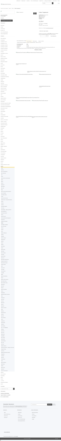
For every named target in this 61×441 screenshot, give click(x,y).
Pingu (2, 309)
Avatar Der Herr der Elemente (5, 178)
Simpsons (2, 324)
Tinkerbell (2, 355)
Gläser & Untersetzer (4, 86)
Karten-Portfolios (3, 99)
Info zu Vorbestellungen (34, 0)
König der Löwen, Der (4, 261)
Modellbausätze (3, 126)
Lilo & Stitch (3, 267)
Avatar (2, 176)
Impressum (5, 417)
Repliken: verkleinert (4, 146)
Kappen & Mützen (3, 98)
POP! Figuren (3, 136)
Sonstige (2, 329)
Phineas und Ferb (3, 307)
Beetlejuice (2, 184)
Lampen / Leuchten (3, 121)
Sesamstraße (3, 322)
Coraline (2, 204)
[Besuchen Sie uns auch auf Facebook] (4, 433)
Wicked (2, 365)
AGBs (5, 412)
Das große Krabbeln (4, 206)
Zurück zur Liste (3, 8)
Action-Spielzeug (3, 38)
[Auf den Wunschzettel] (36, 13)
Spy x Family (3, 337)
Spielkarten (2, 159)
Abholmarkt (18, 0)
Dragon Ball (3, 219)
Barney (2, 183)
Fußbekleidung (3, 78)
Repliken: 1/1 (3, 144)
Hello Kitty (2, 251)
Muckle (2, 129)
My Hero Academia (4, 289)
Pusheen (2, 314)
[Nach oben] (0, 440)
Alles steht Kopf (3, 173)
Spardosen (2, 156)
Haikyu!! (2, 244)
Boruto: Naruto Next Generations (6, 191)
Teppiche (2, 372)
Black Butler (3, 186)
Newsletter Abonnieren (54, 404)
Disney (2, 214)
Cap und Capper (3, 193)
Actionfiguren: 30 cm (4, 41)
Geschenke (2, 83)
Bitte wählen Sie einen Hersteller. (6, 20)
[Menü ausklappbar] (2, 2)
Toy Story (2, 357)
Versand (46, 23)
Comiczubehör (3, 68)
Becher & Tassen (3, 56)
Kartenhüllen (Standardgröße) (5, 104)
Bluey (2, 189)
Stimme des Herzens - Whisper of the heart (7, 347)
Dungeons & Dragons (4, 221)
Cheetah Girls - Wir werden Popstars (6, 199)
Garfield (2, 234)
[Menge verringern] (39, 36)
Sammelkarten (3, 149)
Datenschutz (6, 415)
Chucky (2, 201)
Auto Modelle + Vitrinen (4, 53)
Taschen (2, 166)
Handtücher (2, 91)
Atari (2, 174)
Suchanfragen (3, 28)
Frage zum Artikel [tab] (41, 41)
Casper (2, 196)
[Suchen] (52, 3)
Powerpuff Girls (3, 312)
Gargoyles (2, 236)
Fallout (43, 17)
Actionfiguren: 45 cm (4, 43)
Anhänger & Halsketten (4, 48)
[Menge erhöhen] (47, 38)
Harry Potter (3, 246)
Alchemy (2, 169)
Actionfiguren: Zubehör (4, 46)
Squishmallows (3, 340)
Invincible (2, 254)
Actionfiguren (3, 40)
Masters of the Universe (4, 279)
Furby (2, 231)
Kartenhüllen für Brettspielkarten (6, 106)
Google (33, 419)
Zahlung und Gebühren (48, 0)
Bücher (2, 63)
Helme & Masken (3, 93)
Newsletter (33, 417)
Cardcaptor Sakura (4, 194)
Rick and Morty (3, 317)
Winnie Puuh (3, 367)
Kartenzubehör (3, 111)
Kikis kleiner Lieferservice (5, 259)
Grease (2, 242)
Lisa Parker (2, 269)
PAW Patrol (2, 302)
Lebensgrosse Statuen (4, 124)
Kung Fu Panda (3, 264)
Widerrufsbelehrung (7, 414)
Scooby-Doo (3, 320)
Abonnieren (49, 404)
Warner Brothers (3, 362)
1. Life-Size (2, 380)
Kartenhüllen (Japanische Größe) (6, 103)
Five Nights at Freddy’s (4, 224)
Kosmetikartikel (3, 114)
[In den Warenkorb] (17, 11)
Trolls (2, 360)
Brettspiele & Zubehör (4, 61)
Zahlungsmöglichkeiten (4, 33)
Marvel (2, 277)
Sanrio (2, 319)
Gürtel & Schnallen (3, 88)
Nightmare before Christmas (5, 294)
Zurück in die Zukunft (4, 370)
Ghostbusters (3, 239)
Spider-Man (3, 334)
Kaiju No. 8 (2, 257)
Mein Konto (54, 0)
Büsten (2, 66)
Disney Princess (3, 216)
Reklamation (23, 0)
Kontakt (2, 27)
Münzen (2, 131)
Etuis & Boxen (3, 73)
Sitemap (33, 414)
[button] (55, 3)
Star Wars (2, 344)
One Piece (2, 299)
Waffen (2, 377)
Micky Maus (3, 284)
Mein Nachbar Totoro (4, 282)
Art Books (2, 51)
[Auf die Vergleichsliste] (34, 13)
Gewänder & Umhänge (4, 84)
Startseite (28, 0)
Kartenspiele (3, 109)
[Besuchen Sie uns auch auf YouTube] (4, 434)
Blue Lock (2, 188)
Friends (2, 229)
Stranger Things (3, 349)
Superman (2, 350)
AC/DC (2, 168)
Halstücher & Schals (4, 89)
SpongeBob (2, 335)
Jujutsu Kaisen (3, 256)
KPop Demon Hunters (4, 262)
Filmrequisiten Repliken (4, 382)
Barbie (2, 181)
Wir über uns (3, 30)
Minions (2, 287)
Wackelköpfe (2, 375)
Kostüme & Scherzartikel (4, 116)
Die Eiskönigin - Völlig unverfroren (6, 209)
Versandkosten (34, 415)
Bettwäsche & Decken (4, 58)
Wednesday (3, 364)
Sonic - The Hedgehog (4, 327)
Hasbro (2, 247)
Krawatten (2, 118)
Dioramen (2, 71)
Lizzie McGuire (3, 271)
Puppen (2, 139)
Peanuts (2, 304)
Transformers (3, 359)
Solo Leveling (3, 325)
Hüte (1, 94)
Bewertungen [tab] (35, 41)
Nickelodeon (3, 292)
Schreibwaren (3, 154)
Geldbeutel (2, 81)
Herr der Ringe (3, 252)
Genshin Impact (3, 237)
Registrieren (41, 0)
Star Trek (2, 342)
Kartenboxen (3, 101)
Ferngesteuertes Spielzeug (5, 76)
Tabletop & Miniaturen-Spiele (5, 164)
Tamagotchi (2, 354)
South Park (2, 330)
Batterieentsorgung (35, 412)
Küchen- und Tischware (4, 119)
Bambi (2, 179)
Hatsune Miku (3, 249)
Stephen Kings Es (3, 345)
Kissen (2, 113)
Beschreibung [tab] (29, 41)
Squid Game (3, 339)
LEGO (2, 266)
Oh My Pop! (3, 297)
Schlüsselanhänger (3, 151)
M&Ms (2, 274)
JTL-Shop (59, 438)
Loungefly (2, 272)
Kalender (2, 96)
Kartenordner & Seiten (4, 108)
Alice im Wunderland (4, 171)
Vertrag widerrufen (7, 432)
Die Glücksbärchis (3, 211)
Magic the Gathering (4, 276)
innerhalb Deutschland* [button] (49, 28)
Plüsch (2, 134)
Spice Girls (2, 332)
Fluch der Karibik (3, 226)
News (59, 0)
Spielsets (2, 161)
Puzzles (2, 141)
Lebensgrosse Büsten (4, 123)
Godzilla (2, 241)
